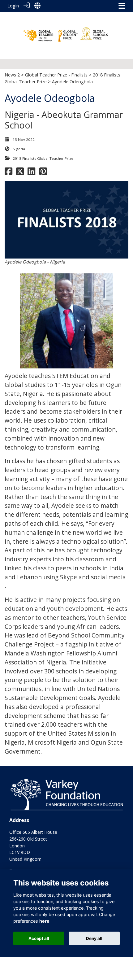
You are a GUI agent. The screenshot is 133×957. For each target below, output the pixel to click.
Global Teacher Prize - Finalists (56, 75)
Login (13, 6)
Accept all (38, 938)
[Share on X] (20, 173)
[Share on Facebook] (8, 173)
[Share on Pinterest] (43, 173)
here (44, 921)
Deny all (94, 938)
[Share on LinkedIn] (31, 173)
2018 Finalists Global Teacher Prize (43, 158)
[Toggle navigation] (122, 5)
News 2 (12, 75)
